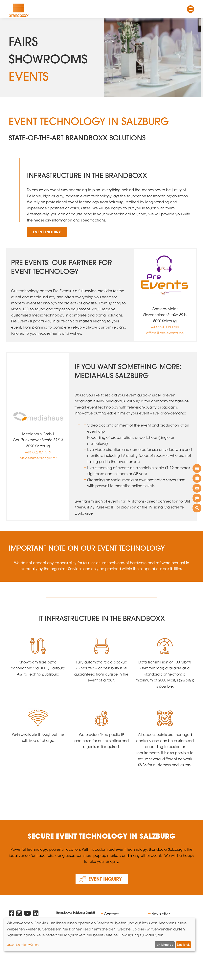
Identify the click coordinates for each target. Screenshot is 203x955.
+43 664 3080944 (165, 327)
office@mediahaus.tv (38, 458)
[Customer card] (196, 468)
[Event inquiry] (196, 498)
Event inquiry (47, 232)
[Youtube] (27, 914)
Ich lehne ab (164, 944)
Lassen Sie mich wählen (23, 944)
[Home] (19, 10)
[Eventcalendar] (196, 478)
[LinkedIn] (35, 914)
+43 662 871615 (38, 452)
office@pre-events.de (165, 333)
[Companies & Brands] (196, 508)
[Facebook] (11, 914)
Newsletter (160, 914)
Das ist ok (183, 944)
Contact (111, 914)
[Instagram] (19, 914)
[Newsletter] (196, 488)
